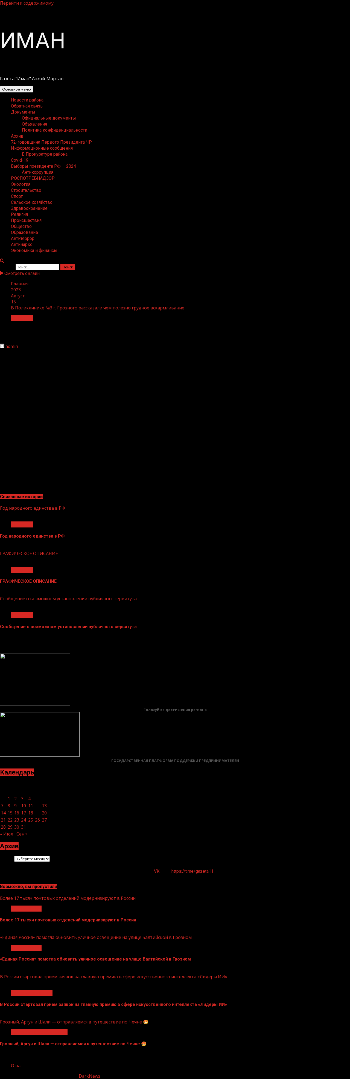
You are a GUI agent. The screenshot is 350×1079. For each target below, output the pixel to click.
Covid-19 (19, 160)
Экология (20, 184)
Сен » (22, 834)
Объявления (34, 124)
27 (44, 820)
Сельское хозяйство (31, 202)
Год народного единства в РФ (32, 508)
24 (23, 820)
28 (3, 827)
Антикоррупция (37, 172)
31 (23, 827)
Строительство (26, 190)
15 (10, 813)
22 (10, 820)
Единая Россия (26, 909)
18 (30, 813)
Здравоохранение (29, 208)
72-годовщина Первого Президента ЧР (51, 142)
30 (16, 827)
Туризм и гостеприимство (39, 1032)
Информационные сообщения (42, 148)
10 (23, 806)
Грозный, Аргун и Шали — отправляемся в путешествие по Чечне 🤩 (74, 1022)
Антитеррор (22, 238)
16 (16, 813)
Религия (19, 214)
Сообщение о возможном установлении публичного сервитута (68, 599)
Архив (17, 136)
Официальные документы (49, 118)
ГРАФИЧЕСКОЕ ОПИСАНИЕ (29, 553)
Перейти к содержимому (27, 3)
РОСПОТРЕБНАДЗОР (33, 178)
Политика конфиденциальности (54, 130)
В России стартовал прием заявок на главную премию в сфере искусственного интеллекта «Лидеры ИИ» (113, 977)
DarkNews (89, 1076)
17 (23, 813)
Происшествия (26, 220)
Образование (24, 232)
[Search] (2, 261)
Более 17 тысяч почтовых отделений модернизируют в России (68, 898)
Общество (21, 226)
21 (3, 820)
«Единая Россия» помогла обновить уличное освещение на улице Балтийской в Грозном (96, 937)
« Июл (6, 834)
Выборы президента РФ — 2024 (43, 166)
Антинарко (22, 244)
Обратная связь (27, 106)
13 (44, 806)
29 (10, 827)
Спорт (17, 196)
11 (30, 806)
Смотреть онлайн (21, 273)
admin (11, 346)
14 (3, 813)
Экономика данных (31, 993)
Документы (23, 112)
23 (16, 820)
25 (30, 820)
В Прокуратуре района (45, 154)
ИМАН (32, 41)
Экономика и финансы (34, 250)
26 (37, 820)
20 (44, 813)
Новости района (27, 100)
